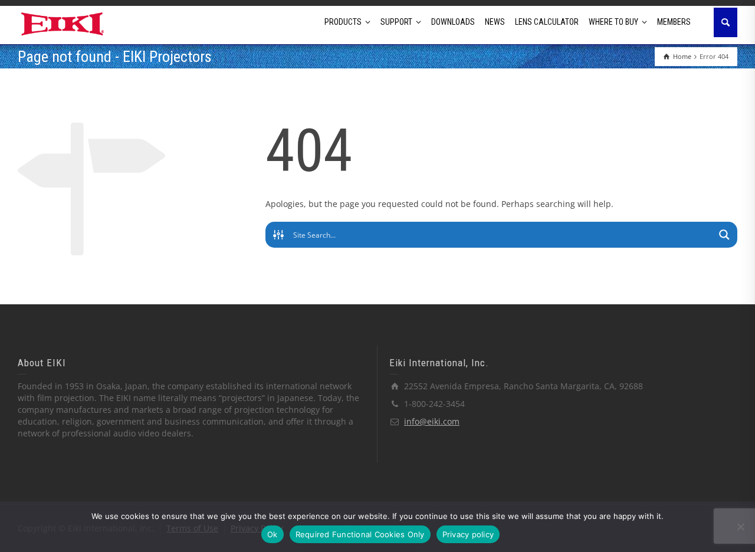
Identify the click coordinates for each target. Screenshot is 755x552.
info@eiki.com (431, 421)
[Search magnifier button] (724, 234)
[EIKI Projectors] (63, 22)
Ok (272, 534)
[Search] (725, 22)
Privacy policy (468, 534)
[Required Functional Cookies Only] (740, 527)
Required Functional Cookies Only (360, 534)
